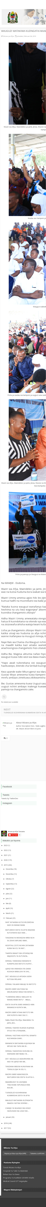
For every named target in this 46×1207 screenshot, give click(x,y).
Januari (8, 1117)
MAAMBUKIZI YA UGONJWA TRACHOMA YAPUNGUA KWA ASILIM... (17, 1085)
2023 (6, 845)
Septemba (10, 884)
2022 (6, 850)
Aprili (8, 908)
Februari (9, 918)
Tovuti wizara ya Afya (12, 1167)
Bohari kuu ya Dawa (11, 1174)
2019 (6, 865)
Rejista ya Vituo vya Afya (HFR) (15, 1153)
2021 (6, 855)
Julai (7, 893)
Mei (7, 903)
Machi (8, 913)
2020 (6, 860)
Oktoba (9, 879)
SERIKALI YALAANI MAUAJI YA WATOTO (20, 984)
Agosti (8, 889)
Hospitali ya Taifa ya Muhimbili (15, 1171)
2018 (6, 1123)
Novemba (10, 874)
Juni (7, 898)
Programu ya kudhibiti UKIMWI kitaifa (18, 1177)
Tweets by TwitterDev (9, 798)
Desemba (10, 869)
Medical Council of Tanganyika (15, 1181)
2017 (6, 1128)
